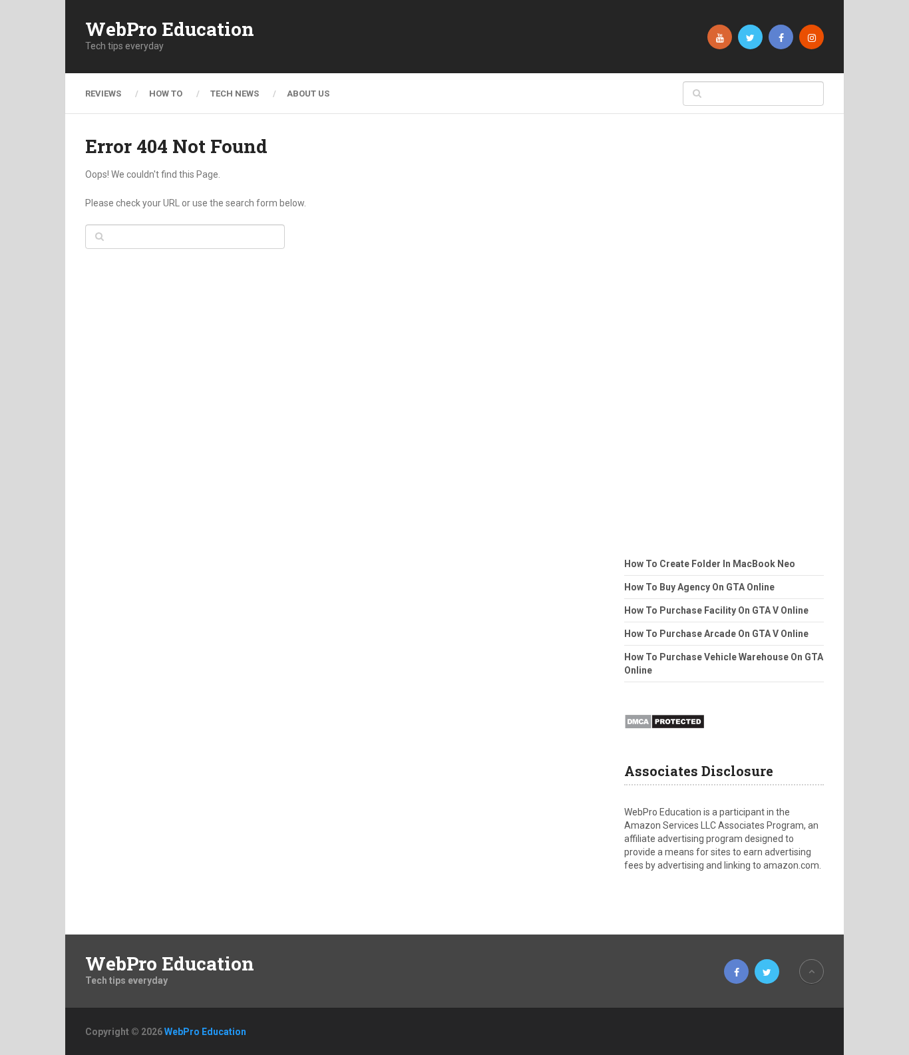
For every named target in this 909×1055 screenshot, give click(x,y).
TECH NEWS (234, 94)
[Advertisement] (724, 332)
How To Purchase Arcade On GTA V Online (716, 633)
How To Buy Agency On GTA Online (699, 587)
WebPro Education (169, 29)
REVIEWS (103, 94)
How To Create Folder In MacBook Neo (709, 563)
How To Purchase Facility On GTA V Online (716, 610)
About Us (308, 94)
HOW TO (165, 94)
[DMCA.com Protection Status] (664, 733)
